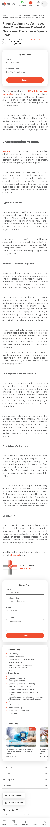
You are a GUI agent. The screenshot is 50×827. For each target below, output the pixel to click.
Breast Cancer (14, 673)
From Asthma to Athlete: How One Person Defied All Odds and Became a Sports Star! (23, 17)
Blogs (12, 16)
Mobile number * (13, 68)
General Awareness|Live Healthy (21, 659)
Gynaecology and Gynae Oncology (22, 684)
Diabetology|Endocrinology (19, 710)
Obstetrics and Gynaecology (19, 686)
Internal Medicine (15, 702)
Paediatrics (12, 713)
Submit (25, 80)
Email (8, 607)
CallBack (45, 824)
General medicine (15, 662)
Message (10, 617)
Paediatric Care (36, 40)
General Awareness (16, 657)
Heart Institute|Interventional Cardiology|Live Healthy (20, 666)
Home (5, 16)
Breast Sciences (14, 676)
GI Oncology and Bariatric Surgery (22, 689)
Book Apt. (25, 824)
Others (10, 670)
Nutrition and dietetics (17, 705)
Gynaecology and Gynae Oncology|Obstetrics (18, 680)
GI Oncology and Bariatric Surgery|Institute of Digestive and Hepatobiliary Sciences (25, 698)
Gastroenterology (15, 708)
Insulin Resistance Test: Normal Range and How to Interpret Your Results (20, 751)
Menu (4, 824)
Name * (9, 59)
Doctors (14, 824)
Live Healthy (13, 654)
